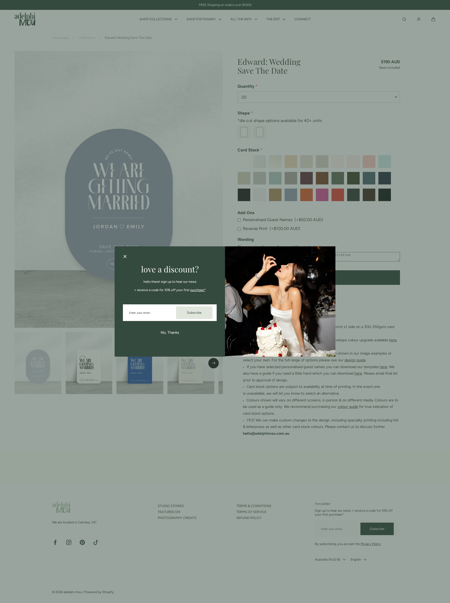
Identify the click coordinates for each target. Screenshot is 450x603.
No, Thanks (170, 332)
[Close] (125, 257)
